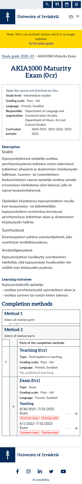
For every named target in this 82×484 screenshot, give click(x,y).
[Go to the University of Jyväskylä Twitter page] (51, 471)
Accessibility (41, 479)
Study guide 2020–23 (18, 56)
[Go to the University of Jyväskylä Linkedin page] (40, 471)
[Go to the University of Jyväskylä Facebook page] (17, 471)
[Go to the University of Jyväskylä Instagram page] (28, 471)
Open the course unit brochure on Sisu (32, 90)
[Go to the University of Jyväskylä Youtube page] (63, 471)
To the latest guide (41, 43)
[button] (49, 413)
